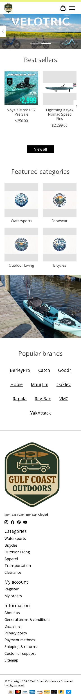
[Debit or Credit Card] (54, 692)
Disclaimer (13, 626)
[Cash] (11, 692)
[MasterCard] (18, 692)
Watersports (21, 220)
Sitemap (11, 660)
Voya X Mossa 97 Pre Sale (21, 112)
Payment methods (19, 639)
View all (40, 149)
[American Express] (32, 692)
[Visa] (25, 692)
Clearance (12, 572)
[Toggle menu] (72, 7)
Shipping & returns (20, 646)
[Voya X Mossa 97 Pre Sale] (21, 88)
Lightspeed (16, 685)
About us (12, 612)
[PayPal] (47, 692)
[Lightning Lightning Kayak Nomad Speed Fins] (59, 88)
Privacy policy (15, 633)
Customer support (20, 653)
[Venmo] (69, 692)
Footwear (60, 220)
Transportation (17, 565)
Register (11, 589)
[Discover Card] (40, 692)
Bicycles (59, 265)
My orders (13, 595)
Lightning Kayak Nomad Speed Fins (59, 114)
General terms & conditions (27, 619)
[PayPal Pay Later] (61, 692)
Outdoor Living (21, 265)
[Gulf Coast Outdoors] (8, 7)
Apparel (11, 558)
